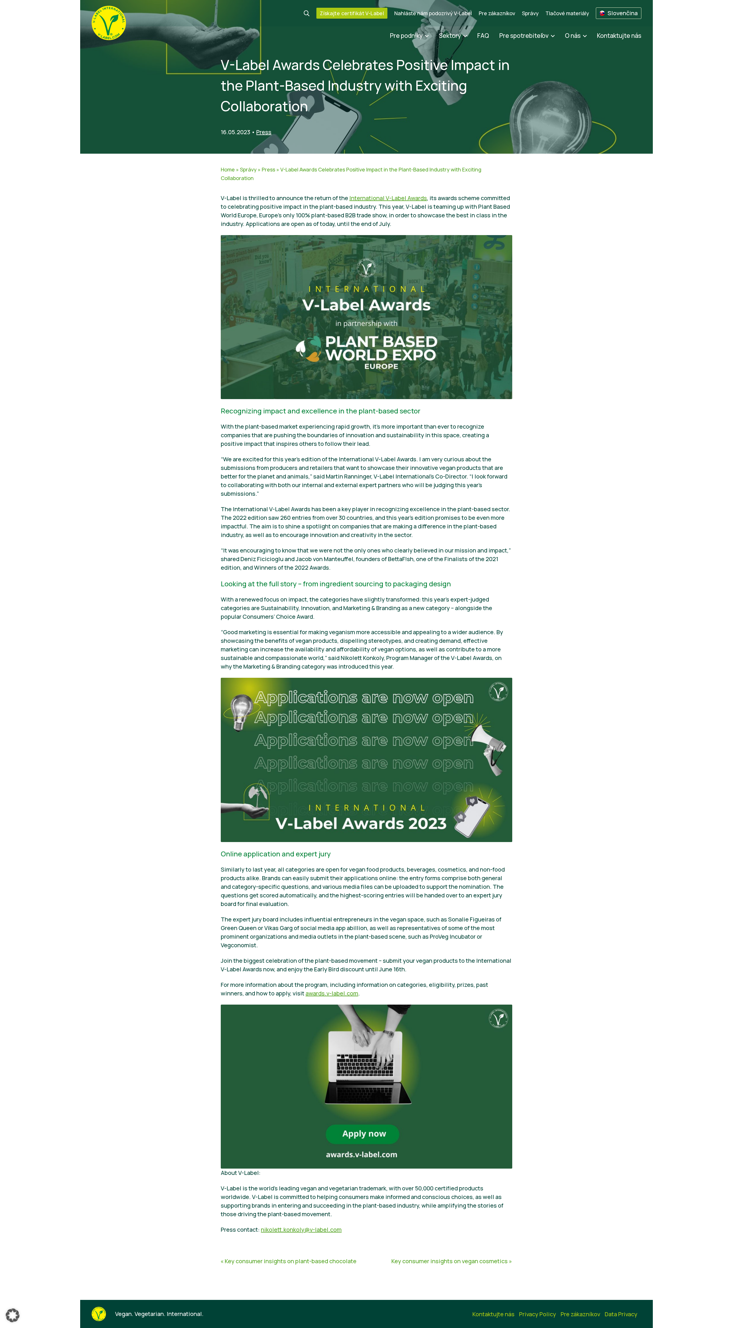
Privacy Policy (537, 1314)
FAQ (483, 36)
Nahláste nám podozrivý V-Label (433, 13)
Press (263, 132)
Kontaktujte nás (619, 36)
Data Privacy (621, 1314)
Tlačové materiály (567, 13)
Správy (530, 13)
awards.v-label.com (332, 993)
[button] (12, 1315)
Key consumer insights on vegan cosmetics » (451, 1261)
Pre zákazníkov (497, 13)
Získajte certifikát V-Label (352, 13)
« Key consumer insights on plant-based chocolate (288, 1261)
